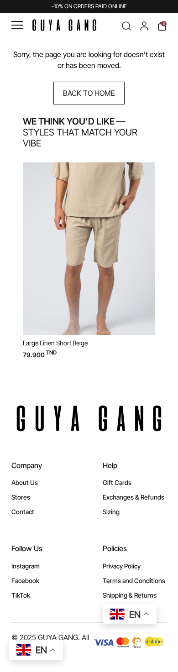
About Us (24, 482)
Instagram (25, 566)
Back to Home (89, 93)
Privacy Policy (122, 566)
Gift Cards (117, 482)
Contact (22, 512)
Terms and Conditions (134, 580)
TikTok (20, 595)
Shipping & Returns (130, 595)
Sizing (111, 512)
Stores (20, 497)
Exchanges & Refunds (133, 497)
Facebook (25, 580)
